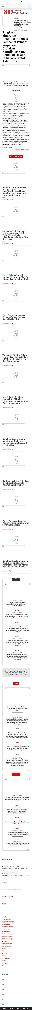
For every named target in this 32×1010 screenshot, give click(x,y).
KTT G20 (4, 953)
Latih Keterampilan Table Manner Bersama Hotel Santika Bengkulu (17, 833)
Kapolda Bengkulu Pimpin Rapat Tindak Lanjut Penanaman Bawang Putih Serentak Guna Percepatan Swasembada (17, 657)
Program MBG (6, 931)
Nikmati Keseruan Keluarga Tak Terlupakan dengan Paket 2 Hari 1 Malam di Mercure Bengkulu (17, 811)
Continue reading (6, 199)
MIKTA (4, 960)
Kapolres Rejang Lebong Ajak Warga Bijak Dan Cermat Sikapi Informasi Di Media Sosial (15, 442)
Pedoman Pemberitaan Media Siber (11, 889)
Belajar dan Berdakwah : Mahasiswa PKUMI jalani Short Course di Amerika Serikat (17, 799)
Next (30, 21)
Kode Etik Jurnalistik (8, 896)
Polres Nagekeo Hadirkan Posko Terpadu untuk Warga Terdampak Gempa (15, 523)
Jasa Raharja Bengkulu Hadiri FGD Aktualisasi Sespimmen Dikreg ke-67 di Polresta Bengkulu (15, 400)
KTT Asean (5, 963)
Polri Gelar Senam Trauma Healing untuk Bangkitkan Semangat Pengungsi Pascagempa (21, 25)
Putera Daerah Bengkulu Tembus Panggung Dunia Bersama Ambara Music (17, 708)
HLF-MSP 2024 (6, 958)
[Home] (16, 11)
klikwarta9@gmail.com (12, 873)
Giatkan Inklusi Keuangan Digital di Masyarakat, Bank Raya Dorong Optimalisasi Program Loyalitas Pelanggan (17, 721)
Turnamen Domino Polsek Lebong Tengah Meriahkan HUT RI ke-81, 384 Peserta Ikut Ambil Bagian (15, 358)
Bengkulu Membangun (8, 921)
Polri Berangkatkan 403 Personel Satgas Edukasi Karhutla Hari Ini (13, 317)
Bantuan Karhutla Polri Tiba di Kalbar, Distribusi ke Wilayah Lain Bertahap (15, 483)
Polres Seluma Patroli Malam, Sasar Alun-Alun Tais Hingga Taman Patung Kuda (15, 277)
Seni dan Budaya (6, 946)
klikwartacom (16, 90)
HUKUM (16, 18)
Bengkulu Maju (6, 924)
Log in (17, 149)
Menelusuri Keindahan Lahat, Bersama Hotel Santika (17, 822)
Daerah (10, 147)
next (28, 664)
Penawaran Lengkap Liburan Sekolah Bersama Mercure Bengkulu (17, 844)
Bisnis (17, 689)
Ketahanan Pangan (7, 936)
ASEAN (4, 948)
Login (24, 1)
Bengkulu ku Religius (7, 926)
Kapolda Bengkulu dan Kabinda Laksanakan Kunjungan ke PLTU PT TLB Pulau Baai (17, 604)
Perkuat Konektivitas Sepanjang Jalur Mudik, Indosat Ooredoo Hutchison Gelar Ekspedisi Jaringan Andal (17, 748)
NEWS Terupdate (6, 919)
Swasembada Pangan (8, 934)
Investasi (4, 941)
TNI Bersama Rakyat (7, 939)
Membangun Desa (7, 943)
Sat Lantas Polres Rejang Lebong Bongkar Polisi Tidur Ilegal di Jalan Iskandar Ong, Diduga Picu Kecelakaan (15, 235)
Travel (17, 780)
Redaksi (4, 882)
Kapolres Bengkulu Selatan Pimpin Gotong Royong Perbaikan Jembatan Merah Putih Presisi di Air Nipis (15, 564)
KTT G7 (4, 965)
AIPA (3, 951)
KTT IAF (4, 956)
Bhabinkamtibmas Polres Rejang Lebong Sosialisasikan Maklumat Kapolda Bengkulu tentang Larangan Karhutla (14, 191)
